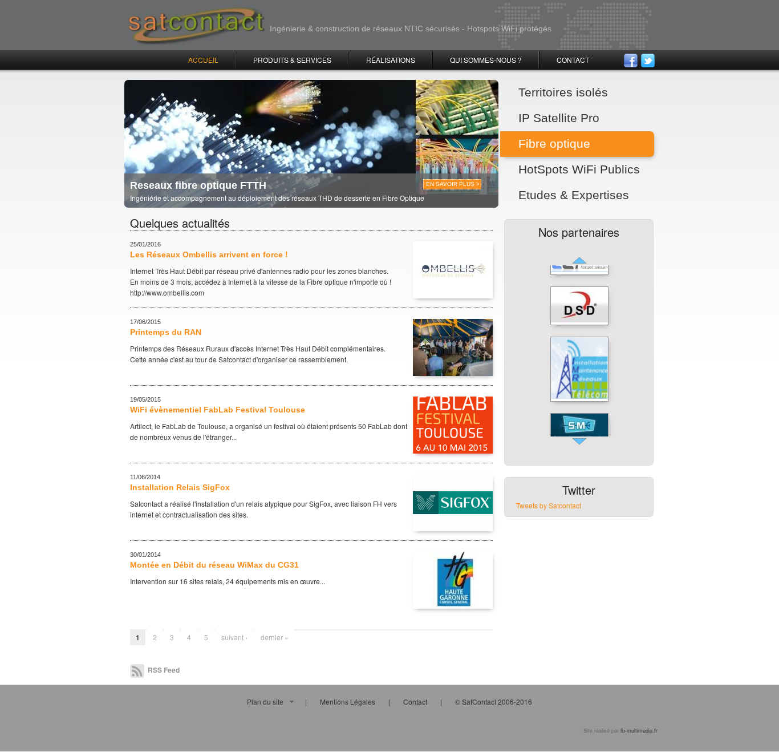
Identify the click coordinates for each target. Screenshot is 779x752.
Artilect (140, 426)
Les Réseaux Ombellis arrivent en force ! (209, 254)
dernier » (275, 637)
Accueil (203, 59)
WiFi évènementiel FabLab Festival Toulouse (217, 409)
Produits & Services (292, 59)
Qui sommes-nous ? (486, 59)
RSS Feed (163, 670)
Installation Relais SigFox (180, 487)
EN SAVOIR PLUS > (453, 184)
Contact (573, 59)
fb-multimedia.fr (639, 730)
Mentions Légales (347, 701)
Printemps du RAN (165, 332)
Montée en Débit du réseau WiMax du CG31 (214, 564)
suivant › (234, 637)
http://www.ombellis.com (167, 292)
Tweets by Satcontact (548, 505)
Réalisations (390, 59)
